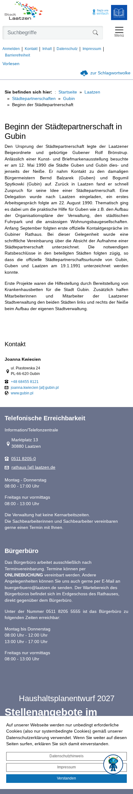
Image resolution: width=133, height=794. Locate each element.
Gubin (69, 98)
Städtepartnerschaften (34, 98)
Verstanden (66, 778)
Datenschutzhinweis (66, 756)
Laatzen (92, 92)
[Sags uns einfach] (100, 12)
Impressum (66, 767)
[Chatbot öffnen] (113, 764)
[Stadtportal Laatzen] (24, 11)
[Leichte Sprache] (119, 12)
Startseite (67, 92)
